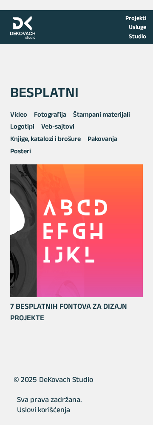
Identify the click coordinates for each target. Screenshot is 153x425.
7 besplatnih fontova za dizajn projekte (68, 312)
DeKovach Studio (66, 379)
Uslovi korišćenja (43, 409)
